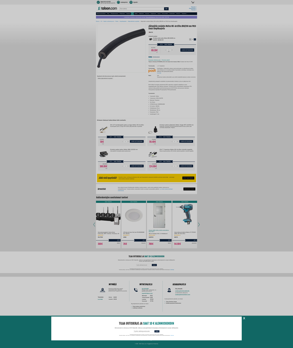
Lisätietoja (172, 335)
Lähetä (156, 331)
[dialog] (146, 174)
